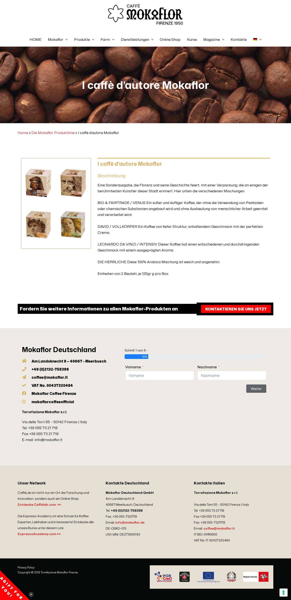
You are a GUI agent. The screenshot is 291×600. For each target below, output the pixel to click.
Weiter (256, 388)
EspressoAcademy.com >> (39, 534)
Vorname (133, 366)
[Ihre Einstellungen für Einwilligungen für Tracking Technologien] (283, 593)
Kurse (192, 39)
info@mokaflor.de (129, 522)
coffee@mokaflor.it (219, 528)
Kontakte (239, 39)
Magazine (211, 39)
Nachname (207, 366)
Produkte (82, 39)
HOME (35, 39)
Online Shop (170, 39)
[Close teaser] (31, 594)
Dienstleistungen (135, 39)
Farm (105, 39)
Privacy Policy (26, 567)
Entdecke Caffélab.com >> (39, 504)
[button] (15, 585)
